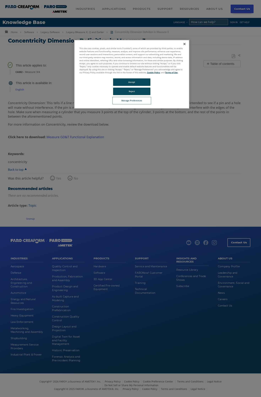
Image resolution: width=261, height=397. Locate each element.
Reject (132, 91)
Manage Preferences (131, 100)
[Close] (184, 44)
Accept (131, 82)
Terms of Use (171, 72)
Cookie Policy (153, 72)
